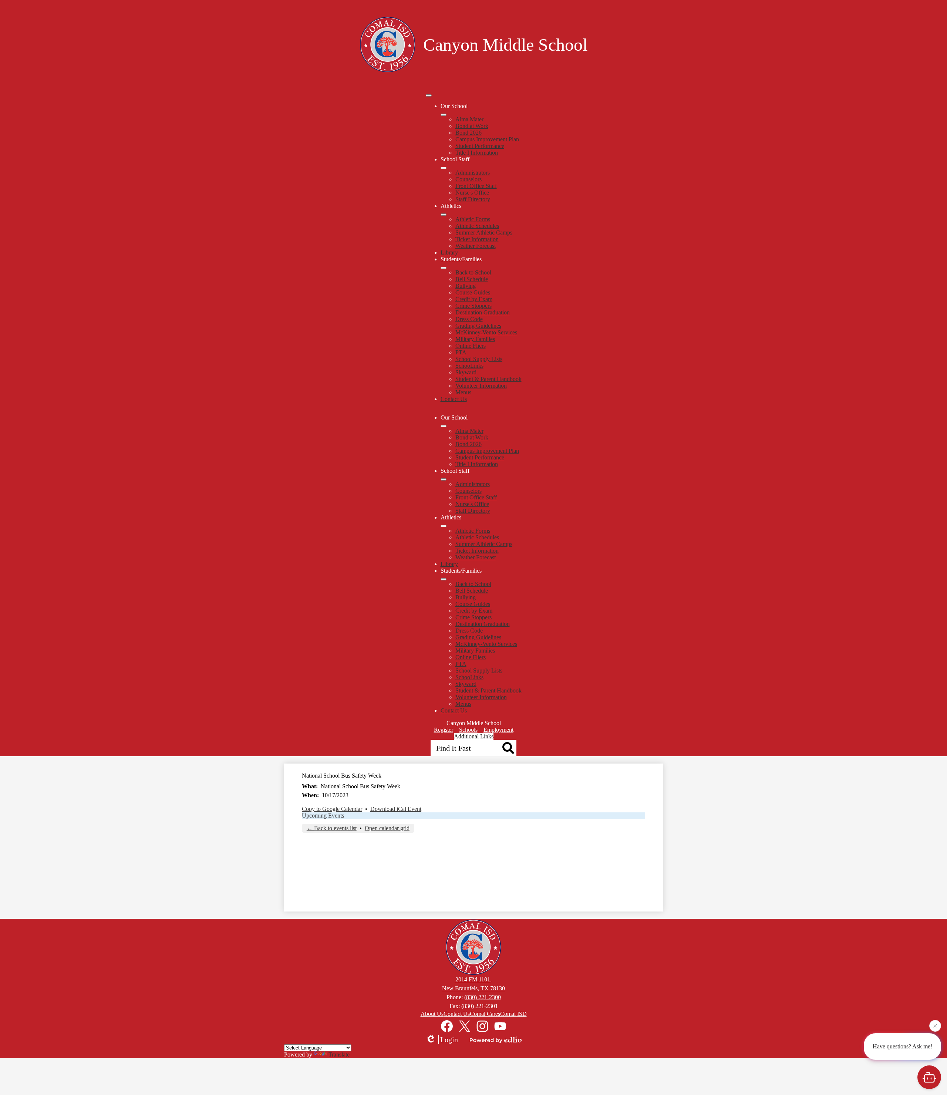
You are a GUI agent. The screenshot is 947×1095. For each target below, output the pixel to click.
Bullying (465, 286)
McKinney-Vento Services (486, 332)
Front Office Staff (476, 186)
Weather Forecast (475, 246)
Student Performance (479, 146)
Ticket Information (477, 239)
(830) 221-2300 (482, 997)
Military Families (475, 339)
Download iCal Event (395, 809)
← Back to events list (332, 828)
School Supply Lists (478, 359)
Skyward (465, 372)
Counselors (468, 179)
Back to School (473, 272)
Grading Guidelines (478, 326)
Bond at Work (471, 126)
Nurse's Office (472, 192)
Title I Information (476, 152)
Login (449, 1039)
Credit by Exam (473, 299)
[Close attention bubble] (935, 1026)
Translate (339, 1054)
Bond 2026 (468, 132)
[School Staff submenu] (443, 168)
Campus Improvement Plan (487, 139)
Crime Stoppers (473, 306)
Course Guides (472, 292)
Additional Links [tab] (473, 736)
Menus (463, 392)
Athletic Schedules (477, 226)
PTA (460, 352)
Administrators (472, 172)
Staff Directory (472, 199)
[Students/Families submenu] (443, 268)
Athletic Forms (472, 219)
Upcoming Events (323, 815)
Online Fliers (470, 346)
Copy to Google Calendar (332, 809)
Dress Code (469, 319)
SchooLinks (469, 366)
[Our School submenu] (443, 115)
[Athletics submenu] (443, 214)
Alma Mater (469, 119)
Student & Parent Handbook (488, 379)
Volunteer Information (481, 386)
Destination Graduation (482, 312)
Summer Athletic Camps (483, 232)
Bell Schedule (471, 279)
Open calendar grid (387, 828)
